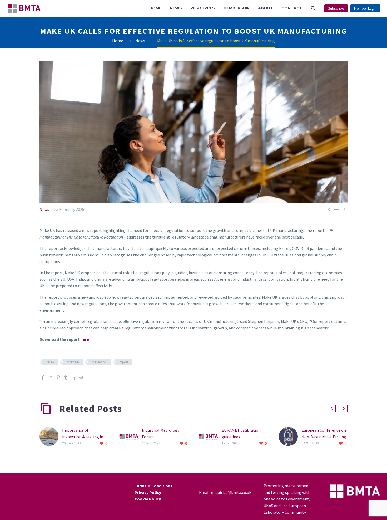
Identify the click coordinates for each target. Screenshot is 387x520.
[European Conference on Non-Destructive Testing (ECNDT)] (290, 437)
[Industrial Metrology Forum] (130, 437)
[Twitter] (50, 377)
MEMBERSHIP (236, 8)
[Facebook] (43, 377)
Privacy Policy (148, 492)
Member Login (365, 8)
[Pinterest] (58, 377)
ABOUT (265, 8)
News (44, 209)
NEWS (176, 8)
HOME (155, 8)
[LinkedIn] (73, 377)
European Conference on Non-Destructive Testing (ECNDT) (323, 436)
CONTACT (291, 8)
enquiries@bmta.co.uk (231, 492)
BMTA (50, 362)
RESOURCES (202, 8)
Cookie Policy (148, 499)
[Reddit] (81, 377)
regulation (99, 362)
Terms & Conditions (153, 485)
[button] (313, 8)
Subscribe (336, 8)
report (124, 362)
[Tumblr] (66, 377)
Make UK (73, 362)
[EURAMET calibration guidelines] (210, 437)
